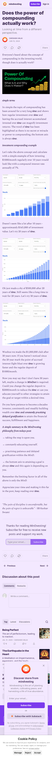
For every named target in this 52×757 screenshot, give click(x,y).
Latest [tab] (13, 622)
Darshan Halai (16, 38)
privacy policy (34, 748)
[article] (26, 636)
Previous (11, 565)
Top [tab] (5, 622)
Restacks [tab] (21, 586)
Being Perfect (10, 629)
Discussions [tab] (24, 622)
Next (42, 565)
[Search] (47, 622)
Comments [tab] (9, 586)
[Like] (5, 48)
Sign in (46, 4)
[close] (43, 665)
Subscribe (35, 4)
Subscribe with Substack (28, 716)
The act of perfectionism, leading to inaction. (18, 635)
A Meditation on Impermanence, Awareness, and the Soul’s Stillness (18, 659)
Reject (28, 752)
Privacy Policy (35, 728)
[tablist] (14, 586)
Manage (18, 752)
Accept (37, 752)
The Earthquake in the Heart (15, 652)
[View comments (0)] (12, 48)
